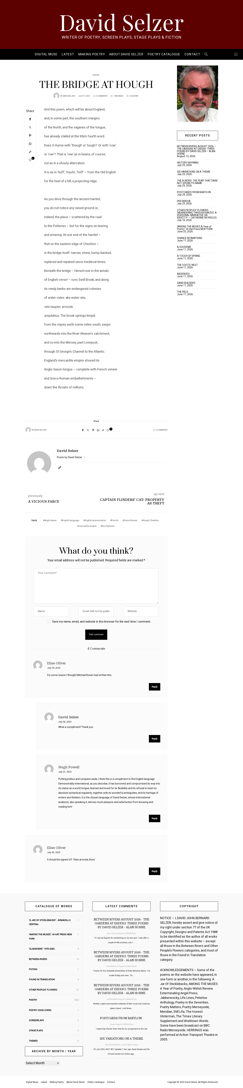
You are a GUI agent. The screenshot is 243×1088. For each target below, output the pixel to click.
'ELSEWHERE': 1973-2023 (42, 948)
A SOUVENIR (184, 247)
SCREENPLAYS (36, 1020)
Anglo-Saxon (50, 520)
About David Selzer (126, 54)
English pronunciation (95, 520)
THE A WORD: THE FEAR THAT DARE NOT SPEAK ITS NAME (197, 182)
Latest (68, 54)
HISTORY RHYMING (188, 162)
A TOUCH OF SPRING (188, 255)
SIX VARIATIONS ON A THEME (193, 171)
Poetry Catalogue (164, 54)
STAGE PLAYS (36, 1030)
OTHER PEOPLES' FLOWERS (43, 989)
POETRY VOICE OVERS (40, 1010)
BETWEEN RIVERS (38, 959)
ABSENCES (183, 273)
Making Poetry (91, 54)
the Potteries (108, 526)
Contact (192, 54)
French (115, 520)
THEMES (33, 1040)
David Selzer (121, 21)
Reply (154, 686)
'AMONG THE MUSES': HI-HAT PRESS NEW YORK (50, 936)
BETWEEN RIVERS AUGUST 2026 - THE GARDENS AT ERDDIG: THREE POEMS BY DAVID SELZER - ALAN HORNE (121, 923)
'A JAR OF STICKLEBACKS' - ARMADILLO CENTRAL (50, 922)
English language (70, 520)
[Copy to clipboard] (30, 152)
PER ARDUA (184, 201)
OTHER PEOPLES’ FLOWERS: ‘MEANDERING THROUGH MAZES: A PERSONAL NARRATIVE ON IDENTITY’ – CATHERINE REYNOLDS (197, 214)
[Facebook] (30, 119)
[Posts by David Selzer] (56, 95)
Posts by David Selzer (70, 457)
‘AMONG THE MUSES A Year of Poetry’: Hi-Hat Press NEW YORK (195, 227)
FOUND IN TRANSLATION (42, 979)
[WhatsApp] (30, 144)
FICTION (33, 969)
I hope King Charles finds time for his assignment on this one (121, 1029)
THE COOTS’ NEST (187, 265)
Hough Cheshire (151, 520)
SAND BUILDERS (186, 282)
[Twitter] (30, 127)
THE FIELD (182, 291)
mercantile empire (87, 526)
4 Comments (101, 96)
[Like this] (30, 160)
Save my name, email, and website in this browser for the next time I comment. (101, 621)
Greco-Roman (130, 520)
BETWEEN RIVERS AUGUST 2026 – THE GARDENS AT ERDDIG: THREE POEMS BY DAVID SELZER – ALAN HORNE (196, 150)
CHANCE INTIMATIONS (189, 238)
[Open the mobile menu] (235, 54)
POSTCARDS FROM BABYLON (194, 192)
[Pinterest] (30, 135)
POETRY (96, 75)
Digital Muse (46, 54)
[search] (206, 54)
